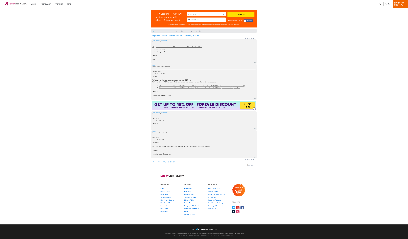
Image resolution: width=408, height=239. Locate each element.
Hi (153, 71)
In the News (188, 203)
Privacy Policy (197, 24)
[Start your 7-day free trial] (238, 190)
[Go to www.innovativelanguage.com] (204, 228)
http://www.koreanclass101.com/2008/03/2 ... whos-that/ (176, 88)
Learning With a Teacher (216, 206)
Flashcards (164, 194)
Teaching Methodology (215, 203)
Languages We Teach (191, 206)
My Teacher (58, 4)
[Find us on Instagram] (238, 211)
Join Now (241, 15)
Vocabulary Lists (165, 197)
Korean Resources (166, 206)
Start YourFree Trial (399, 4)
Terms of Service (225, 235)
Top (255, 62)
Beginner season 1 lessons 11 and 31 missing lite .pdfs (176, 35)
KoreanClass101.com (217, 233)
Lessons (34, 4)
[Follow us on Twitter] (233, 207)
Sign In (387, 4)
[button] (380, 4)
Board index (157, 31)
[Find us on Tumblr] (233, 211)
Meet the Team (189, 194)
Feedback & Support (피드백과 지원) (173, 31)
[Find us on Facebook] (242, 207)
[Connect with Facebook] (248, 20)
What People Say (190, 197)
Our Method (188, 188)
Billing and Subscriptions (216, 194)
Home (162, 188)
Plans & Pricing (189, 200)
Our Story (187, 191)
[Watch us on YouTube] (238, 207)
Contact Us (212, 208)
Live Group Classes (167, 203)
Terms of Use (190, 24)
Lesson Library (165, 191)
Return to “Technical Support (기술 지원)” (164, 161)
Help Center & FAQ (214, 188)
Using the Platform (214, 200)
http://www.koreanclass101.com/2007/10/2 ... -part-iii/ (175, 86)
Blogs (186, 211)
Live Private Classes (167, 200)
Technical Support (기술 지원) (192, 31)
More (69, 4)
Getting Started (213, 191)
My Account (212, 197)
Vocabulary (46, 4)
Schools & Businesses (191, 208)
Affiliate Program (190, 214)
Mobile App (164, 211)
